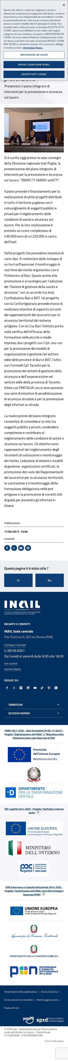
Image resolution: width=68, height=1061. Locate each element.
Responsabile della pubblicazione (20, 991)
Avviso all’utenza (49, 991)
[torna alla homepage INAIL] (22, 607)
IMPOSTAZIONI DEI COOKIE (34, 54)
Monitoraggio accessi (47, 1000)
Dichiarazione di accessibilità (18, 1000)
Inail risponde (10, 663)
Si (18, 580)
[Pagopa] (28, 1020)
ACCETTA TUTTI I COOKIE (34, 74)
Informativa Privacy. (33, 47)
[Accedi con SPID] (50, 1020)
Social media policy (54, 1041)
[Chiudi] (64, 5)
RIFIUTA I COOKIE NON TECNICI (34, 64)
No (49, 580)
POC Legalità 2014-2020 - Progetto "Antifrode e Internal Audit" (34, 810)
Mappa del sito (11, 1008)
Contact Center (15, 645)
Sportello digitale (12, 669)
